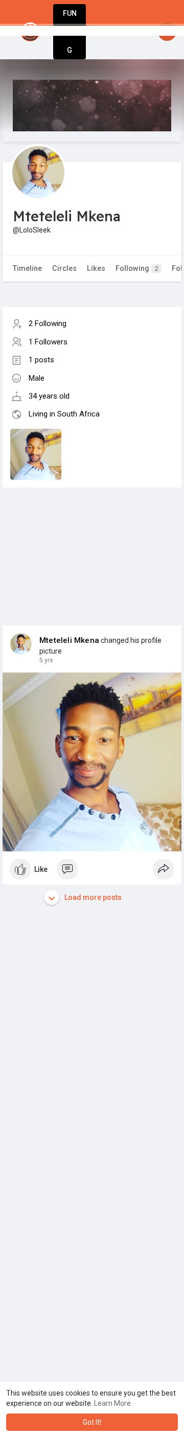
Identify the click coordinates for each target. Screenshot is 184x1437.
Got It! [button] (92, 1422)
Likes (96, 268)
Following (137, 268)
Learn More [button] (112, 1403)
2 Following (47, 323)
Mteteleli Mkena (69, 640)
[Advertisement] (92, 546)
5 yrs (46, 660)
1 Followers (48, 341)
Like (41, 869)
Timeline (27, 268)
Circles (64, 268)
